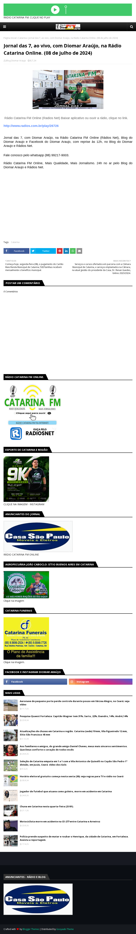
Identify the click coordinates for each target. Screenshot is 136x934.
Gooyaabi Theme (65, 929)
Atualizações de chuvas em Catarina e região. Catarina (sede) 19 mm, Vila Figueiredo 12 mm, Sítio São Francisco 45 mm (74, 733)
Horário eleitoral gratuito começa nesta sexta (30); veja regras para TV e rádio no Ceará (71, 776)
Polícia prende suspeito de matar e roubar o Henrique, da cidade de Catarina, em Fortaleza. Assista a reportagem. (74, 838)
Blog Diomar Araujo (16, 60)
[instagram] (100, 682)
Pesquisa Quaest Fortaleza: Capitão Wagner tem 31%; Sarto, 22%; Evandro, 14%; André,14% (74, 716)
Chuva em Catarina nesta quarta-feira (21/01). (47, 806)
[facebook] (35, 682)
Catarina (22, 37)
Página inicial (10, 37)
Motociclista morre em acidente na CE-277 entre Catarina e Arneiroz (60, 821)
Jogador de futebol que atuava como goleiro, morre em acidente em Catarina (66, 791)
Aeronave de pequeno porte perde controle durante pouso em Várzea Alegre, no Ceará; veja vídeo (74, 703)
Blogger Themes (31, 929)
